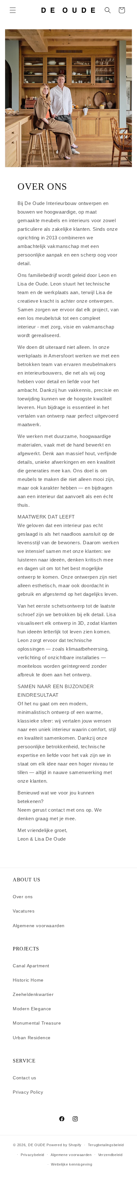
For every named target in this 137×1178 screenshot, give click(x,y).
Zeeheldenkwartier (33, 994)
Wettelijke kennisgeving (71, 1164)
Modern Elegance (32, 1008)
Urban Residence (32, 1037)
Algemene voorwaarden (39, 925)
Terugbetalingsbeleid (106, 1145)
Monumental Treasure (37, 1023)
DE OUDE (37, 1145)
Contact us (24, 1077)
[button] (13, 10)
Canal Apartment (31, 965)
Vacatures (23, 910)
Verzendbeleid (110, 1155)
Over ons (23, 896)
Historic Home (28, 980)
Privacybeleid (32, 1155)
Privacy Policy (28, 1092)
